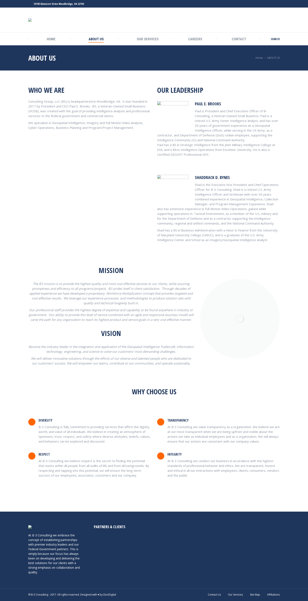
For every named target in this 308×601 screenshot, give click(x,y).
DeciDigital (109, 594)
